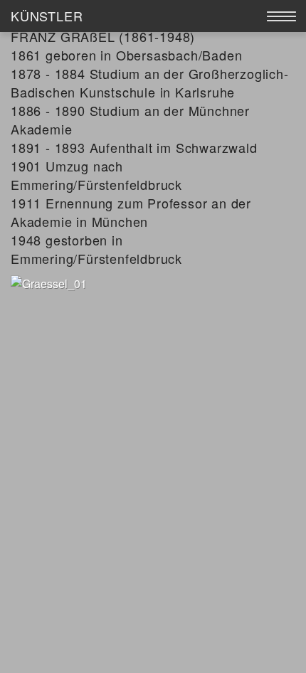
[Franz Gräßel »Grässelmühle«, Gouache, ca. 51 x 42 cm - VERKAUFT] (49, 282)
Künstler (47, 15)
